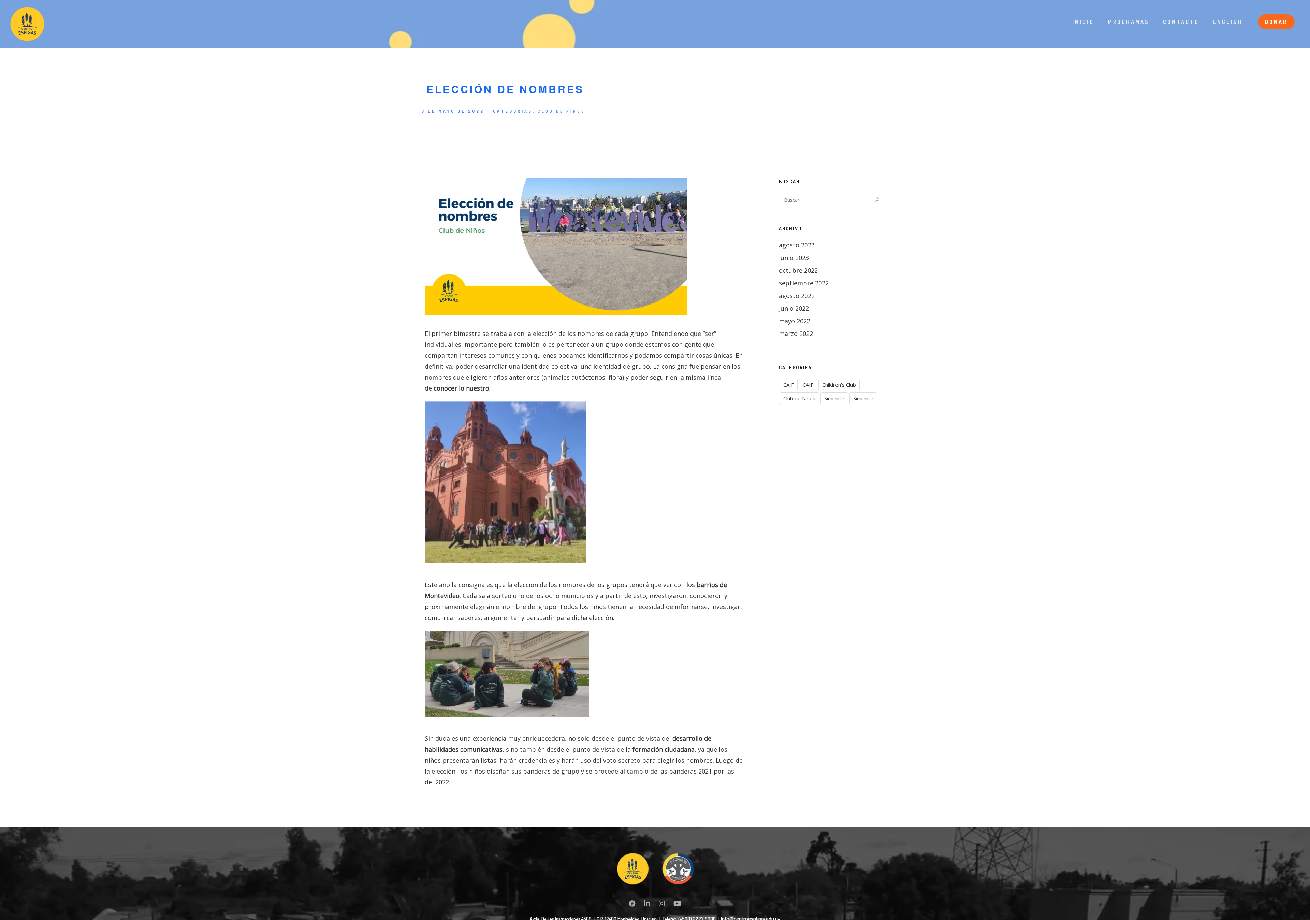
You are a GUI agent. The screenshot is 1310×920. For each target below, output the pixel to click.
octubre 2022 (798, 270)
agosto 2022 (797, 296)
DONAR (1276, 21)
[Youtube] (677, 905)
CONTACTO (1181, 21)
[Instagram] (662, 905)
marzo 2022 (796, 333)
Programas (1128, 21)
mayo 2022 (794, 321)
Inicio (1083, 21)
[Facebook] (632, 905)
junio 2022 (794, 308)
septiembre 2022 (804, 283)
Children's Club (839, 384)
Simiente (834, 398)
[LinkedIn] (647, 905)
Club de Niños (561, 111)
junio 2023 (794, 258)
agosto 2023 (797, 245)
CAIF (788, 384)
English (1227, 21)
